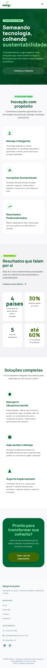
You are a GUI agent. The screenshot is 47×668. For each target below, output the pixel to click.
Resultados (7, 618)
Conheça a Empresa (23, 71)
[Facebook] (5, 645)
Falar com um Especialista (23, 557)
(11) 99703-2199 (11, 631)
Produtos (6, 614)
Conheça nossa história (15, 284)
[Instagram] (10, 645)
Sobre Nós (6, 610)
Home (5, 605)
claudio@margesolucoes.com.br (17, 635)
